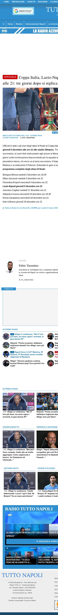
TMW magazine (18, 2)
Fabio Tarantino (11, 137)
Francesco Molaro (30, 600)
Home (6, 2)
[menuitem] (3, 24)
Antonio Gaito (28, 598)
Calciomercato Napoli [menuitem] (35, 24)
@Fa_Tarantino (28, 137)
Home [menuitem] (10, 24)
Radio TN (31, 2)
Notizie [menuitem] (19, 24)
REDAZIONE (42, 2)
